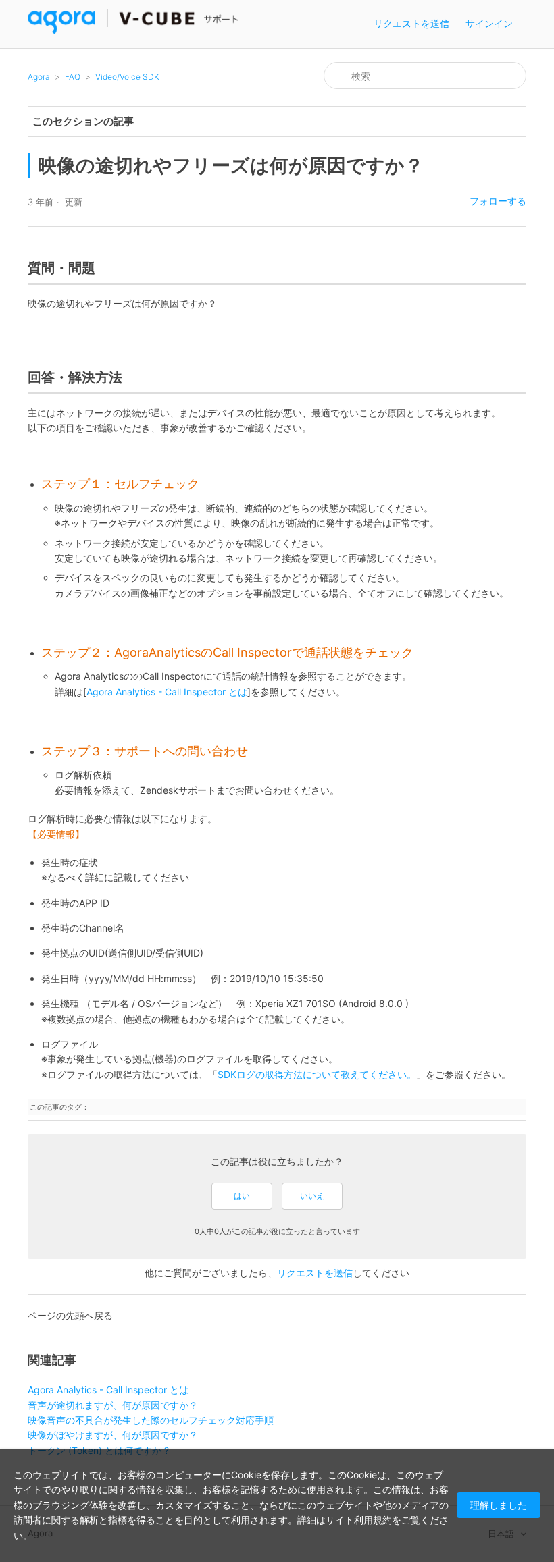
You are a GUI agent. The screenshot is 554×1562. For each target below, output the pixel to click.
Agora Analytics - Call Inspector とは (166, 691)
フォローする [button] (498, 201)
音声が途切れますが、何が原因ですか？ (113, 1405)
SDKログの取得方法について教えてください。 (317, 1074)
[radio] (241, 1196)
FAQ (72, 77)
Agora (39, 77)
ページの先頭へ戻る (70, 1315)
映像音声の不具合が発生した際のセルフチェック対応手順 (151, 1420)
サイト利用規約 (359, 1520)
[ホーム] (133, 30)
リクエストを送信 (411, 23)
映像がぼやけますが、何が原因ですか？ (113, 1434)
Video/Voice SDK (127, 77)
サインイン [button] (489, 23)
